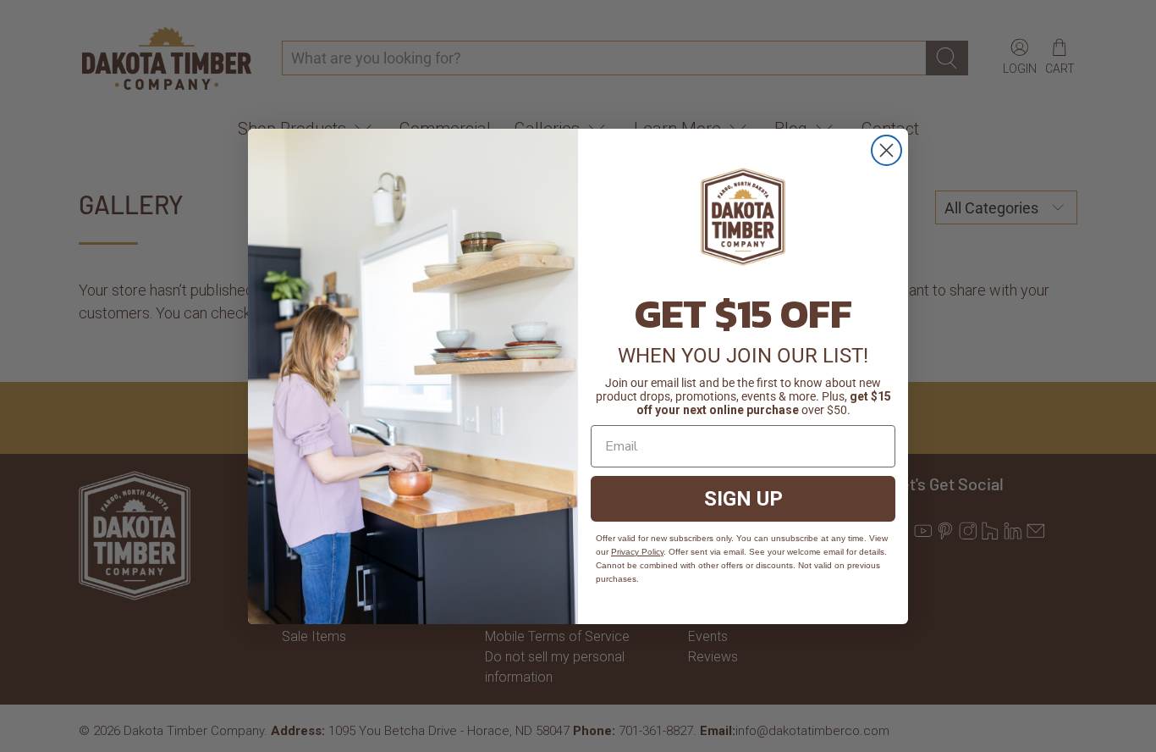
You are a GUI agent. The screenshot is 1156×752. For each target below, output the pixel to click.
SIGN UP (743, 499)
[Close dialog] (886, 150)
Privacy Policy (637, 551)
